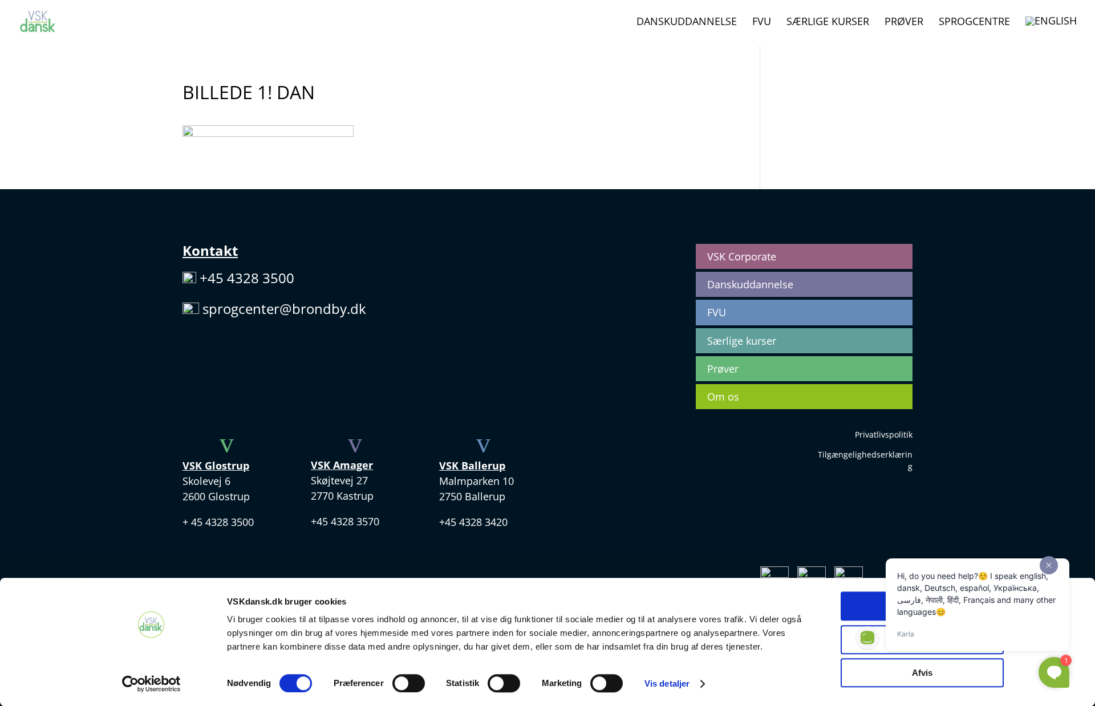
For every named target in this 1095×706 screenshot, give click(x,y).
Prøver (904, 22)
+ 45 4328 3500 (218, 522)
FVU (761, 22)
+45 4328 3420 (473, 522)
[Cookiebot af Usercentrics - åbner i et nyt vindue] (151, 683)
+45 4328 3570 (345, 521)
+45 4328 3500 (247, 277)
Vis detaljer (667, 683)
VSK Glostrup (215, 465)
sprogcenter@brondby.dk (284, 308)
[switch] (408, 683)
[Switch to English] (1051, 30)
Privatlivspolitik (883, 434)
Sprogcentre (974, 22)
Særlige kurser (827, 22)
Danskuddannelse (686, 22)
